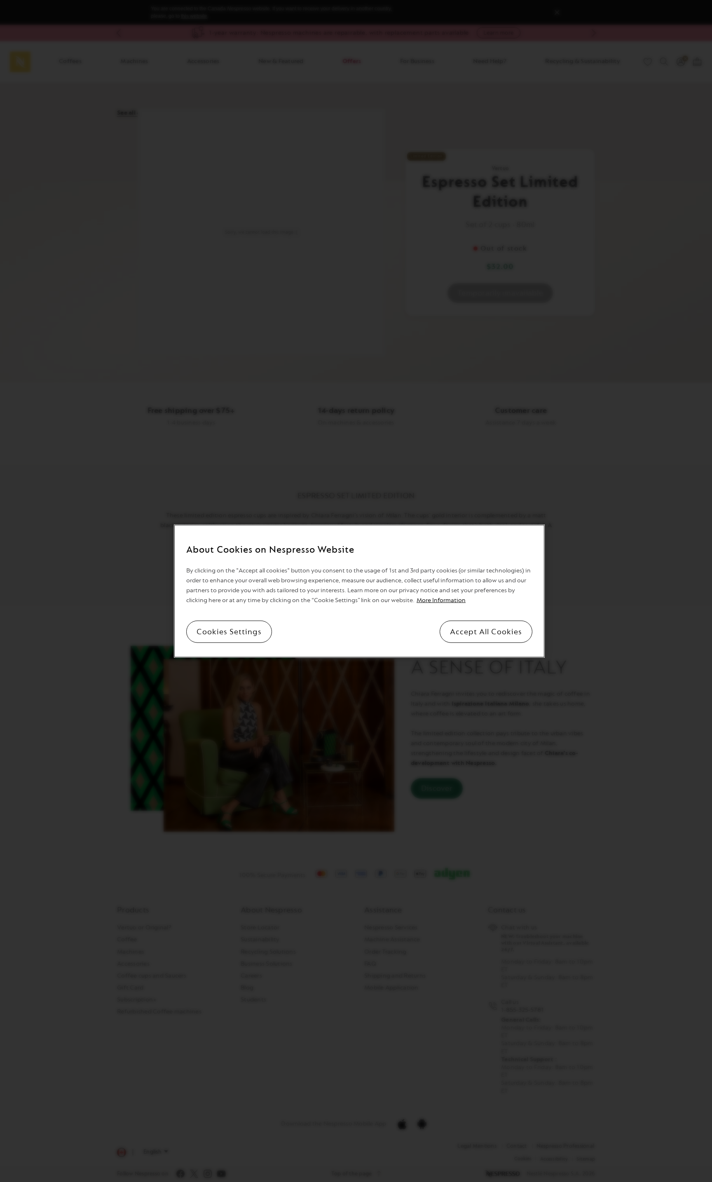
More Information (441, 600)
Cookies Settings (229, 631)
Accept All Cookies (486, 631)
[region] (359, 591)
